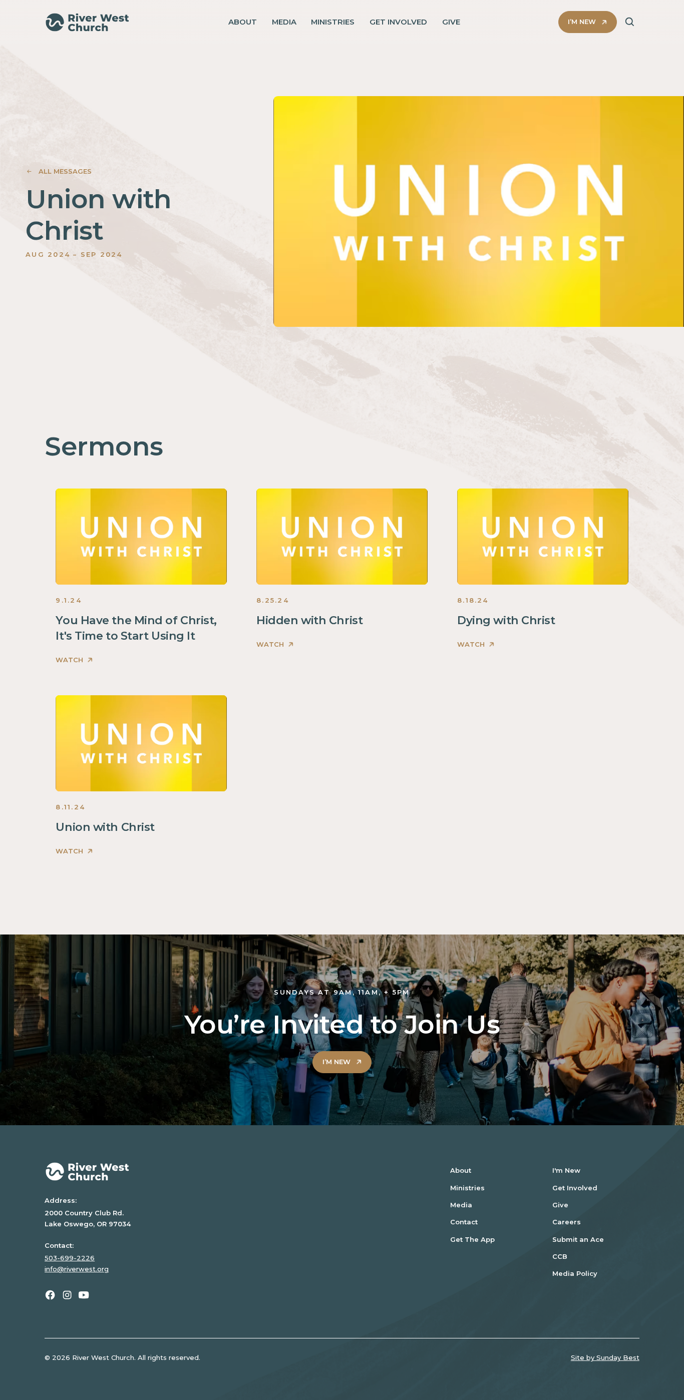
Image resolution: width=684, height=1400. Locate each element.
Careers (566, 1222)
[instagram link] (67, 1294)
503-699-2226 (70, 1258)
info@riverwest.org (77, 1269)
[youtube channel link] (83, 1294)
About (460, 1170)
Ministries (467, 1188)
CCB (559, 1256)
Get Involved (574, 1188)
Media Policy (574, 1273)
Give (560, 1205)
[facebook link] (50, 1294)
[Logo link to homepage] (87, 22)
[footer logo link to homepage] (234, 1171)
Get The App (472, 1239)
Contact (464, 1222)
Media (461, 1205)
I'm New (566, 1170)
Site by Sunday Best (605, 1357)
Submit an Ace (578, 1239)
